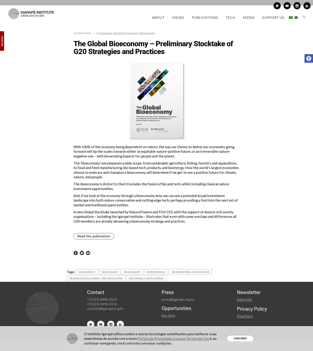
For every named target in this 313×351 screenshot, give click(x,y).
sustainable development (146, 278)
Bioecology (110, 272)
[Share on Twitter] (82, 253)
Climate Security (147, 33)
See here (168, 315)
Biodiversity (87, 272)
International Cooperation (125, 33)
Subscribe (245, 299)
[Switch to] (290, 17)
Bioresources (156, 272)
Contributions (105, 33)
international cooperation (190, 272)
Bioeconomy (132, 272)
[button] (309, 58)
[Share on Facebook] (76, 253)
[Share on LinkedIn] (88, 253)
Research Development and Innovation (95, 278)
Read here (245, 316)
